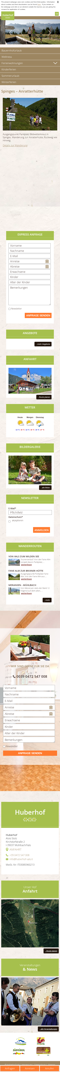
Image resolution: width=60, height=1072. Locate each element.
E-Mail (11, 508)
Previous (10, 33)
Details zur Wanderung (15, 145)
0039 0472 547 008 (31, 676)
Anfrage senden (38, 315)
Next (49, 33)
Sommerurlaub (10, 75)
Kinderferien (9, 69)
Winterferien (9, 82)
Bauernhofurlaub (12, 50)
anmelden (41, 530)
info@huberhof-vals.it (21, 859)
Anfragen (10, 1068)
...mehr (47, 600)
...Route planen (44, 397)
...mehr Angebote (43, 344)
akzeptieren (17, 520)
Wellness (7, 57)
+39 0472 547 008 (19, 855)
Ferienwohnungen (12, 63)
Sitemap (51, 1064)
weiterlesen (26, 564)
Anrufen (49, 1068)
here (39, 4)
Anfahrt (15, 849)
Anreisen (30, 1068)
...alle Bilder (45, 487)
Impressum (27, 1064)
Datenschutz (40, 1064)
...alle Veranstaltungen (48, 1029)
